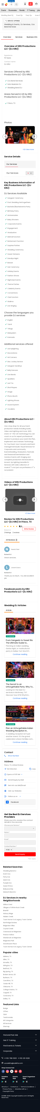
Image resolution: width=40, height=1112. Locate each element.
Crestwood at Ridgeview (12, 932)
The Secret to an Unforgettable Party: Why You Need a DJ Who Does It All (20, 685)
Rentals (22, 10)
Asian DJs (6, 880)
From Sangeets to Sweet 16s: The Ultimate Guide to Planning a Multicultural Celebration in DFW (19, 641)
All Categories (8, 1020)
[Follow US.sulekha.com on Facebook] (3, 1071)
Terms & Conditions (27, 1087)
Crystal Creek (8, 929)
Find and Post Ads (10, 1035)
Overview (7, 37)
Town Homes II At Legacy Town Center (17, 947)
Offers (5, 1011)
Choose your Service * (12, 825)
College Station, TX (10, 990)
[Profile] (36, 4)
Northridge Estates (10, 923)
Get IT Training (9, 1040)
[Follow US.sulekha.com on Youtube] (16, 1071)
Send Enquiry (20, 854)
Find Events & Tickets (12, 1045)
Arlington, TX (7, 965)
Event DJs (19, 15)
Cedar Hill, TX (8, 984)
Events (3, 10)
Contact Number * (10, 846)
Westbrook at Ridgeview (12, 938)
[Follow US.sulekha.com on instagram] (7, 1071)
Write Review (29, 529)
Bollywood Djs (8, 889)
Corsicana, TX (8, 996)
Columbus (11, 1)
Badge (5, 1008)
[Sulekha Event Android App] (14, 1082)
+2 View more (30, 513)
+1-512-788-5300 (10, 1058)
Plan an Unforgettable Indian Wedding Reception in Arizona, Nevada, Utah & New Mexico (19, 729)
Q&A (5, 1014)
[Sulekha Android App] (2, 1082)
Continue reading (20, 654)
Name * (6, 832)
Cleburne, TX (8, 987)
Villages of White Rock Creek (13, 907)
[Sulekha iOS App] (5, 1081)
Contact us (14, 1087)
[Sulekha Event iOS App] (17, 1081)
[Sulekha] (3, 4)
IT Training (31, 10)
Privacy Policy (7, 1089)
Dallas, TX (6, 999)
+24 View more (28, 149)
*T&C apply (32, 859)
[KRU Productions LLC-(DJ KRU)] (20, 137)
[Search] (16, 4)
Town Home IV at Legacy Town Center (17, 920)
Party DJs (29, 15)
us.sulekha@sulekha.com (13, 1063)
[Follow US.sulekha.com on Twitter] (12, 1071)
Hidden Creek (8, 917)
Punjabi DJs (7, 883)
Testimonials (8, 1017)
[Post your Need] (30, 4)
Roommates (13, 10)
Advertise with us (20, 1089)
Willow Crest (7, 904)
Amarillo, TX (7, 962)
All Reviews (11, 540)
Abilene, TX (7, 956)
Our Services (11, 164)
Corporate (7, 1051)
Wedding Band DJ (7, 15)
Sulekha (6, 4)
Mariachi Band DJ (9, 892)
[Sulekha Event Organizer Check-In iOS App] (27, 1081)
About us (5, 1087)
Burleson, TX (7, 977)
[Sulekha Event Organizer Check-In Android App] (24, 1082)
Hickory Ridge (8, 913)
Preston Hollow (8, 935)
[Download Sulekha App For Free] (25, 4)
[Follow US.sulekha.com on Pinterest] (20, 1071)
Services (18, 37)
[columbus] (11, 4)
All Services (7, 1023)
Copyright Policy (8, 1091)
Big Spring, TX (8, 971)
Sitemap (6, 1026)
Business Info (32, 37)
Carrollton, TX (8, 981)
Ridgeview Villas (9, 926)
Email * (6, 839)
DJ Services (10, 636)
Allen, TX (6, 959)
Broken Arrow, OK (9, 974)
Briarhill (5, 910)
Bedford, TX (7, 968)
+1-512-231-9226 (24, 1058)
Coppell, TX (7, 993)
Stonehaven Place (10, 944)
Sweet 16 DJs (8, 886)
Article (8, 610)
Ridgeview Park (8, 941)
